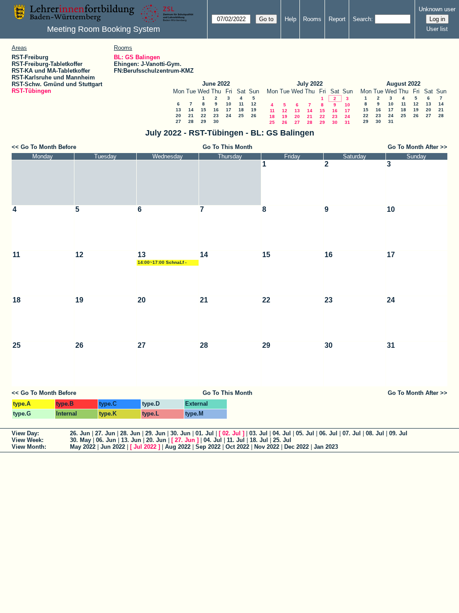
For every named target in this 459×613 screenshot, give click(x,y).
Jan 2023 (326, 446)
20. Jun (156, 440)
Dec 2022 (296, 446)
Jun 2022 (112, 446)
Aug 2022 (178, 446)
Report (337, 19)
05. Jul (305, 433)
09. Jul (398, 433)
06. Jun (106, 440)
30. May (80, 440)
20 (178, 115)
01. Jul (204, 433)
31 (347, 122)
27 (178, 121)
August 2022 (403, 83)
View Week (27, 440)
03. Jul (258, 433)
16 (216, 109)
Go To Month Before (48, 147)
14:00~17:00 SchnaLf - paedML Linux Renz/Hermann (162, 263)
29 (203, 121)
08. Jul (375, 433)
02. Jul (231, 433)
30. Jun (180, 433)
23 (216, 115)
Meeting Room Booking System (103, 29)
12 (253, 103)
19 (253, 109)
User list (437, 29)
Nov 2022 (266, 446)
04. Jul (282, 433)
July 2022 (310, 83)
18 (241, 109)
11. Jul (236, 440)
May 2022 (82, 446)
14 (191, 109)
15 (203, 109)
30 (216, 121)
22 (203, 115)
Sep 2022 (208, 446)
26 (253, 115)
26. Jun (80, 433)
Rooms (312, 19)
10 (228, 103)
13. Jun (131, 440)
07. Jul (351, 433)
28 (191, 121)
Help (290, 19)
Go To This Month (227, 147)
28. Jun (130, 433)
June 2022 (216, 83)
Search (362, 19)
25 (241, 115)
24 (228, 115)
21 (191, 115)
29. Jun (155, 433)
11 (241, 103)
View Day (24, 433)
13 (178, 109)
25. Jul (282, 440)
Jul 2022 (145, 446)
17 (228, 109)
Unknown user (437, 9)
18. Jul (259, 440)
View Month (28, 446)
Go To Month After (413, 147)
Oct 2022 (237, 446)
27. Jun (105, 433)
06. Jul (328, 433)
